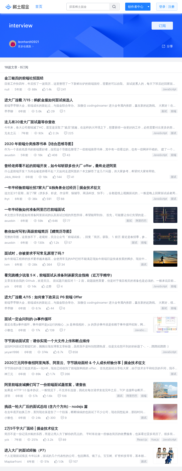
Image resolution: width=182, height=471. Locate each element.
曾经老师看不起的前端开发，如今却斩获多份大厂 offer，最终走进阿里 (60, 165)
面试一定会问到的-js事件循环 (27, 319)
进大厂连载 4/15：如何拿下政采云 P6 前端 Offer (43, 297)
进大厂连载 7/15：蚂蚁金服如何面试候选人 (38, 100)
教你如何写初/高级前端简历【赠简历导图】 (38, 231)
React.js (142, 439)
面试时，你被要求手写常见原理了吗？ (34, 253)
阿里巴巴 (141, 220)
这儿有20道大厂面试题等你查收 (29, 122)
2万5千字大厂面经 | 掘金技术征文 (31, 428)
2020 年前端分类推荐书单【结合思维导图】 (39, 144)
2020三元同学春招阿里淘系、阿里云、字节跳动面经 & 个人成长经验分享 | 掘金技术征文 (74, 362)
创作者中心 (135, 6)
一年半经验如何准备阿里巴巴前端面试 (34, 209)
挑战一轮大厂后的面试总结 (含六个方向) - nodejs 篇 (46, 406)
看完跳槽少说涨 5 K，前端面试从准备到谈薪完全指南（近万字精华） (59, 275)
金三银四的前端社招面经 (24, 78)
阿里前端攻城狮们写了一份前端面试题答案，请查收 (45, 384)
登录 (166, 6)
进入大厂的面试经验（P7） (26, 450)
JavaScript (169, 89)
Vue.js (155, 439)
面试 (164, 111)
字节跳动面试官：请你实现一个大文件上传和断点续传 (47, 341)
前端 (173, 111)
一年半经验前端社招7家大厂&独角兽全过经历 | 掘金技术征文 (52, 187)
